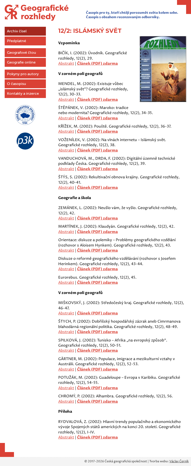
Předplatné (16, 41)
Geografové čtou (21, 53)
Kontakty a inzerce (23, 93)
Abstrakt (66, 63)
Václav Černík (179, 461)
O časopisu (16, 84)
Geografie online (21, 62)
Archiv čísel (17, 31)
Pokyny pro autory (23, 74)
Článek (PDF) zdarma (97, 63)
